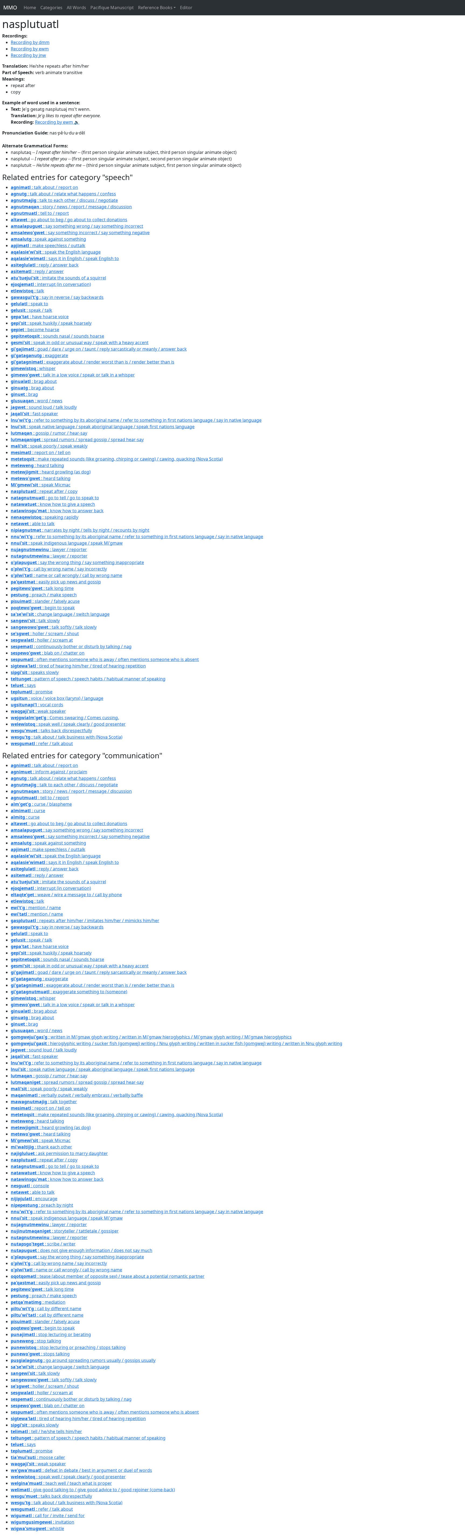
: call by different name (46, 1309)
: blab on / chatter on (47, 653)
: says (23, 685)
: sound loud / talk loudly (44, 407)
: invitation (42, 1522)
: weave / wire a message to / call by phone (66, 895)
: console (30, 1186)
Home (30, 8)
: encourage (34, 1199)
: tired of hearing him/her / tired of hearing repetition (78, 666)
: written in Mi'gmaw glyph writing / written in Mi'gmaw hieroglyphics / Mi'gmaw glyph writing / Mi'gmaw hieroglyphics (151, 1037)
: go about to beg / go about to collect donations (69, 220)
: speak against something (48, 239)
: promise (31, 692)
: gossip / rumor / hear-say (49, 433)
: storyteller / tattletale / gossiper (65, 1231)
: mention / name (36, 908)
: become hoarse (35, 330)
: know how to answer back (57, 511)
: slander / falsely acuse (45, 601)
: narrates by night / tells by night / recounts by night (80, 530)
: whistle (37, 1528)
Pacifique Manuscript (112, 8)
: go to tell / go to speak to (55, 498)
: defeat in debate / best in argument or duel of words (81, 1470)
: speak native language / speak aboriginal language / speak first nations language (103, 427)
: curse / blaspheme (41, 804)
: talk (27, 291)
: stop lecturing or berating (51, 1334)
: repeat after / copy (44, 491)
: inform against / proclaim (49, 772)
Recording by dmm (30, 42)
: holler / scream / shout (45, 633)
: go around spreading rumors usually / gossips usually (83, 1360)
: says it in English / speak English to (65, 258)
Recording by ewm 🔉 (57, 122)
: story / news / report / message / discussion (71, 207)
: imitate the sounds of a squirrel (58, 278)
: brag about (34, 381)
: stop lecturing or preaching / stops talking (68, 1347)
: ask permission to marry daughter (59, 1153)
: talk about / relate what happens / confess (63, 194)
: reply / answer (37, 271)
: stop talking (36, 1341)
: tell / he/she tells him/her (46, 1431)
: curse (28, 811)
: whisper (33, 368)
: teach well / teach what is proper (61, 1483)
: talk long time (42, 588)
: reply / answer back (45, 265)
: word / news (36, 401)
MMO (10, 7)
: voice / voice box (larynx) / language (57, 698)
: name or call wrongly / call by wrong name (66, 575)
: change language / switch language (60, 614)
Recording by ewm (30, 49)
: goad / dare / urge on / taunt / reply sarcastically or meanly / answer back (99, 349)
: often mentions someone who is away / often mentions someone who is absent (105, 659)
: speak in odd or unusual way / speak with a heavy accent (80, 342)
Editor (186, 8)
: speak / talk (31, 310)
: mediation (38, 1302)
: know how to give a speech (53, 504)
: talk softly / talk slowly (54, 627)
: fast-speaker (34, 414)
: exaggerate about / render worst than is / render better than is (92, 362)
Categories (51, 8)
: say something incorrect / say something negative (80, 233)
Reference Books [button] (155, 8)
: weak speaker (38, 711)
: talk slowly (35, 621)
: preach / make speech (44, 595)
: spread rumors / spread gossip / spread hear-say (77, 439)
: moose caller (38, 1457)
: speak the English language (56, 252)
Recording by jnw (28, 55)
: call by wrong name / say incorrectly (59, 569)
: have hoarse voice (40, 317)
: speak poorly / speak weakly (49, 446)
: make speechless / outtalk (48, 245)
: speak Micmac (41, 485)
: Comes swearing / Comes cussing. (65, 718)
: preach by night (42, 1205)
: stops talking (40, 1354)
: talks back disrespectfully (51, 731)
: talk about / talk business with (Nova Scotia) (66, 737)
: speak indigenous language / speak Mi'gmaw (67, 543)
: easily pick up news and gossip (56, 582)
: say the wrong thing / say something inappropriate (77, 562)
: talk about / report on (44, 187)
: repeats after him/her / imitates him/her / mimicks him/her (85, 920)
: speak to (29, 304)
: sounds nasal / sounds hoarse (57, 336)
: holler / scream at (42, 640)
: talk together (44, 1102)
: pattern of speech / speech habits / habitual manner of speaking (88, 679)
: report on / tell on (41, 452)
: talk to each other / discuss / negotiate (64, 200)
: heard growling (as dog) (51, 472)
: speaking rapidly (44, 517)
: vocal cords (37, 705)
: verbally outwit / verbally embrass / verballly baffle (77, 1095)
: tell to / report (40, 213)
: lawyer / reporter (49, 549)
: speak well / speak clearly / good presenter (68, 724)
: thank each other (41, 1147)
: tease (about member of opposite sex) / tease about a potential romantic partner (108, 1276)
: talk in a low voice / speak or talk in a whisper (73, 375)
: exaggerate (39, 355)
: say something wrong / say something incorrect (77, 226)
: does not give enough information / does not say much (81, 1250)
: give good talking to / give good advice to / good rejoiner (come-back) (93, 1490)
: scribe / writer (43, 1244)
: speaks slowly (35, 672)
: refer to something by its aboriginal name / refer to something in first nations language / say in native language (136, 420)
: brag (24, 394)
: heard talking (37, 465)
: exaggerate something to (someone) (69, 992)
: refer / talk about (42, 743)
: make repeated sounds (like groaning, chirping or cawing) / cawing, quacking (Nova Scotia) (117, 459)
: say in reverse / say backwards (57, 297)
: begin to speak (43, 608)
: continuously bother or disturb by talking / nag (71, 646)
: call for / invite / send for (48, 1515)
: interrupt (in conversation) (51, 284)
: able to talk (33, 524)
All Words (76, 8)
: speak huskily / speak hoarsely (51, 323)
